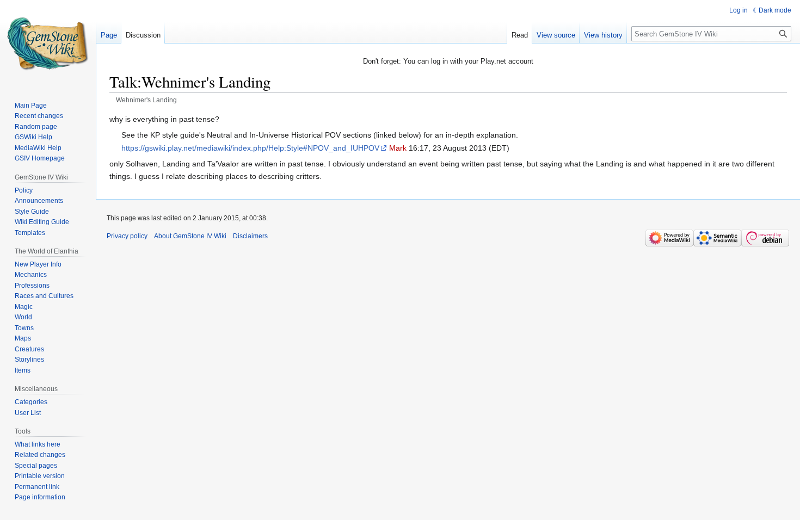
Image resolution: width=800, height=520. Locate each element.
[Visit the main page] (47, 43)
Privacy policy (127, 236)
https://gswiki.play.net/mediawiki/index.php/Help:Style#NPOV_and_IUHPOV (250, 148)
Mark (398, 148)
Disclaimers (250, 236)
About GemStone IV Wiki (190, 236)
